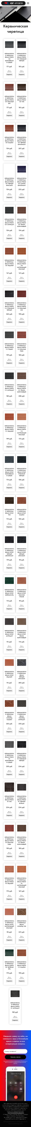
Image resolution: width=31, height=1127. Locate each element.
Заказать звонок (15, 1057)
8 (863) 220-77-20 (16, 1074)
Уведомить (9, 74)
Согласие (10, 1062)
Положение (23, 1061)
